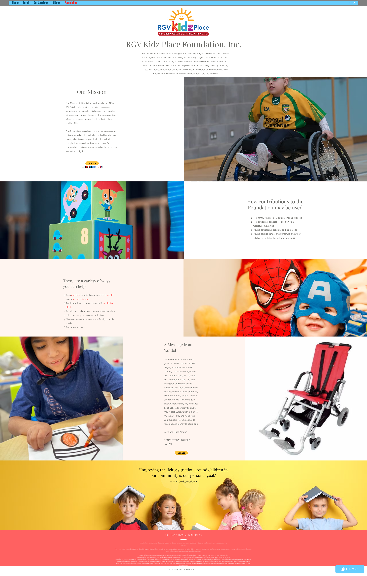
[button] (92, 164)
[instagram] (354, 2)
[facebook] (350, 2)
